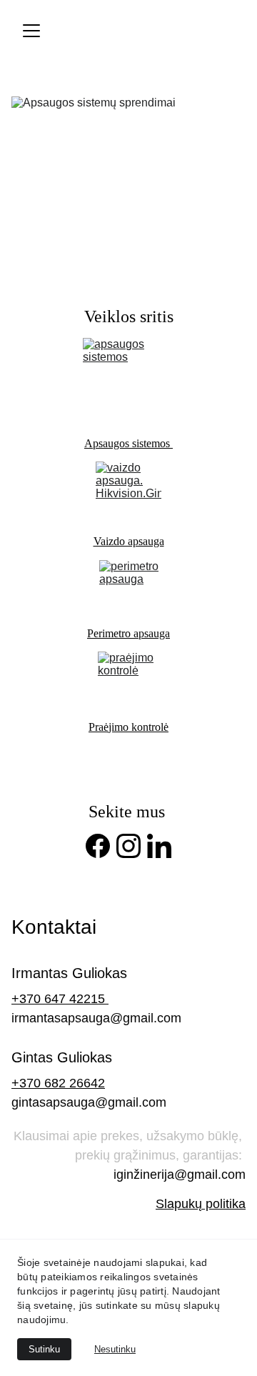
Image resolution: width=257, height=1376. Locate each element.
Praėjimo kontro (125, 727)
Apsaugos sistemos (128, 443)
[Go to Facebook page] (98, 846)
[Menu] (31, 30)
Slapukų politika (201, 1204)
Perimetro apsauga (128, 633)
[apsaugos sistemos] (129, 382)
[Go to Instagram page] (128, 846)
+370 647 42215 (60, 999)
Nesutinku (115, 1349)
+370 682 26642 (58, 1083)
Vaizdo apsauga (129, 541)
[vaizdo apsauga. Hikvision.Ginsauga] (128, 493)
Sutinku (44, 1349)
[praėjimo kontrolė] (128, 681)
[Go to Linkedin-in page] (159, 846)
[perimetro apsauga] (128, 588)
